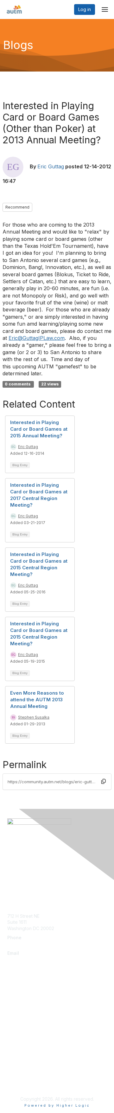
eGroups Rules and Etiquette (37, 1074)
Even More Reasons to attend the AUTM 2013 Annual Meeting (37, 699)
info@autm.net (24, 959)
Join (11, 1001)
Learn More (19, 1013)
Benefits (15, 1007)
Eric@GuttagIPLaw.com (37, 338)
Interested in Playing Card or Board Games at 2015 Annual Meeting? (38, 429)
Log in (84, 9)
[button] (103, 781)
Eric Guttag (50, 166)
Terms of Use (21, 1064)
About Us (16, 1055)
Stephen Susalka (33, 717)
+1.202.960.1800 (24, 944)
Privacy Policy (22, 1083)
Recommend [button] (17, 207)
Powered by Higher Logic (57, 1105)
